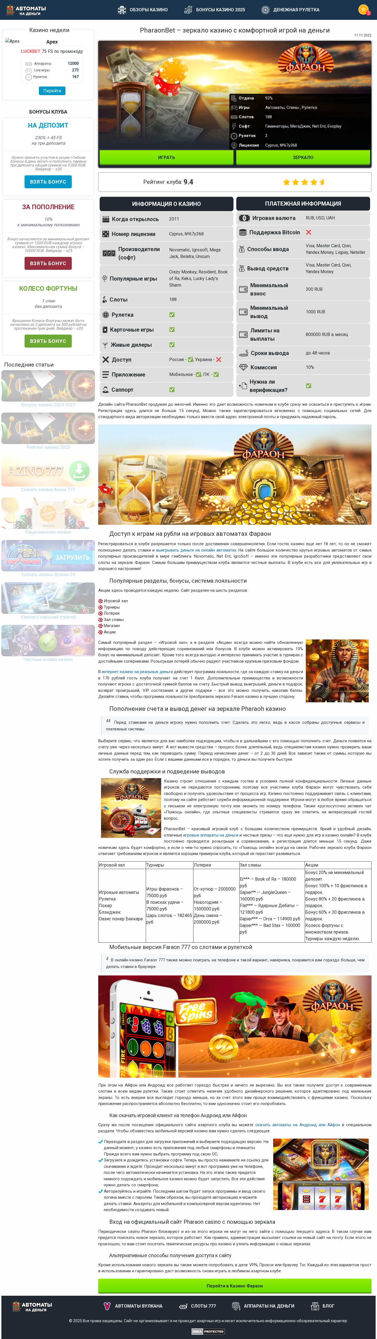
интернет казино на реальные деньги (137, 671)
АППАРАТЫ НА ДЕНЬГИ (269, 1306)
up (358, 1328)
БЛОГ (328, 1306)
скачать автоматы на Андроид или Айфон (297, 1124)
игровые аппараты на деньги (210, 835)
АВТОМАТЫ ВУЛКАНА (139, 1306)
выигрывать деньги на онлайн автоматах (196, 550)
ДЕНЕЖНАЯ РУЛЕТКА (296, 9)
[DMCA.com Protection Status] (208, 1331)
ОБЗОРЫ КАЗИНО (149, 9)
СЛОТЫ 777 (203, 1306)
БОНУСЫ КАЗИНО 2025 (220, 9)
